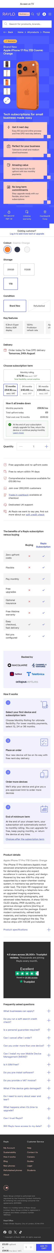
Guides (30, 1161)
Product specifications (15, 929)
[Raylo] (10, 14)
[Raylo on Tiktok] (20, 1232)
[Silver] (27, 249)
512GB (27, 269)
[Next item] (50, 4)
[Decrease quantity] (21, 446)
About (6, 1174)
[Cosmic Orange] (7, 249)
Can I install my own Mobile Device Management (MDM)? (22, 1055)
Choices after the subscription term (25, 839)
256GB (10, 269)
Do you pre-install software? (18, 1072)
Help (29, 1148)
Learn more (18, 433)
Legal (29, 1165)
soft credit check (35, 514)
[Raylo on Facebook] (4, 1232)
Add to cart (44, 1247)
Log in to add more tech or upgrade (27, 233)
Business (23, 14)
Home (20, 32)
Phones (46, 32)
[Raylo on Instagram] (10, 1232)
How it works (9, 1157)
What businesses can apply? (18, 1011)
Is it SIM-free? (11, 1064)
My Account (9, 1148)
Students (31, 1170)
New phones (9, 1165)
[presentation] (27, 85)
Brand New (15, 306)
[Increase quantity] (46, 446)
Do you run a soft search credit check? (20, 1020)
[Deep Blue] (17, 249)
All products (33, 32)
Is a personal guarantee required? (21, 1029)
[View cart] (38, 14)
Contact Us (32, 1152)
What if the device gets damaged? (22, 1088)
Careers (31, 1157)
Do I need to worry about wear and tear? (22, 1098)
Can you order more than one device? (23, 1045)
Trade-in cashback (19, 494)
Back (10, 32)
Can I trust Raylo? (13, 1118)
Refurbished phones (12, 1170)
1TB (10, 284)
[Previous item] (3, 4)
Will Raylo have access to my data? (22, 1126)
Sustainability (9, 1152)
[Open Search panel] (32, 14)
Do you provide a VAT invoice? (19, 1080)
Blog (5, 1161)
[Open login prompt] (44, 14)
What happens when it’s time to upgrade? (20, 1108)
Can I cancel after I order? (17, 1037)
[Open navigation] (50, 14)
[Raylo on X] (15, 1232)
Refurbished (39, 306)
